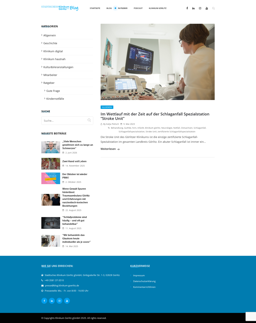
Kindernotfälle (55, 98)
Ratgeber (122, 8)
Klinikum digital (53, 51)
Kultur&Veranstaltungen (58, 67)
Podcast (138, 8)
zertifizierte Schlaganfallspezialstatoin (176, 131)
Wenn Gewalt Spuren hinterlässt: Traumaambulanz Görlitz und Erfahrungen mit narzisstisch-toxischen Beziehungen (76, 197)
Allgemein (107, 107)
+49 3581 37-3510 (54, 280)
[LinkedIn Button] (193, 8)
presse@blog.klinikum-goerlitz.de (62, 285)
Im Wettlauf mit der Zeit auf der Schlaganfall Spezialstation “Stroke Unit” (155, 116)
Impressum (139, 275)
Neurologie (166, 127)
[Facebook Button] (187, 8)
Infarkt (140, 127)
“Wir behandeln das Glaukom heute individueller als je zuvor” (76, 238)
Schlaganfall (200, 127)
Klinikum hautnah (54, 59)
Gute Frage (53, 91)
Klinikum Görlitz (157, 8)
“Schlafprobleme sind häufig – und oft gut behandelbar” (74, 220)
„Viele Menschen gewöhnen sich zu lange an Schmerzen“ (77, 145)
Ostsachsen (187, 127)
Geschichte (50, 43)
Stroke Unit (151, 131)
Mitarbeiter (50, 75)
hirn (134, 127)
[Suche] (89, 120)
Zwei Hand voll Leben (74, 161)
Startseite (95, 8)
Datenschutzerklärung (144, 281)
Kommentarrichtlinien (144, 286)
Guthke (127, 127)
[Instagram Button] (200, 8)
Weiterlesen (108, 149)
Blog (109, 8)
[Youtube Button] (207, 8)
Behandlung (117, 127)
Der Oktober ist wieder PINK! (74, 176)
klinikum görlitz (152, 127)
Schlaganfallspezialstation (132, 131)
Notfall (176, 127)
